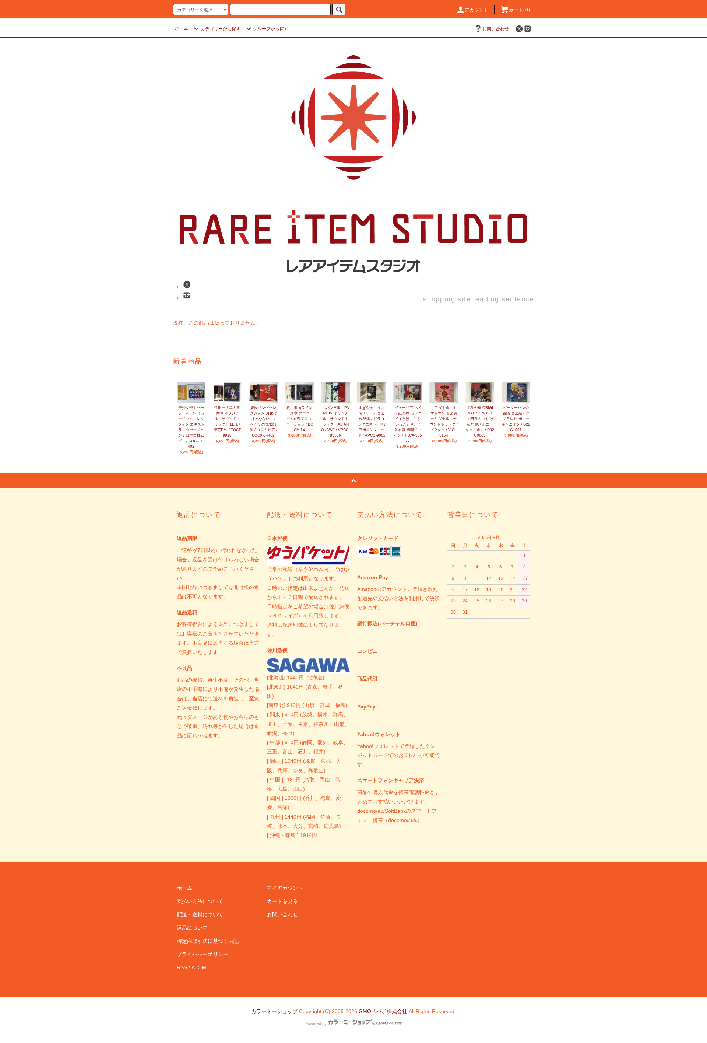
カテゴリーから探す (220, 28)
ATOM (198, 967)
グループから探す (270, 28)
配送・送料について (200, 914)
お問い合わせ (495, 28)
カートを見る (282, 901)
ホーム (181, 28)
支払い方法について (200, 901)
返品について (192, 928)
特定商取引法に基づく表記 (208, 941)
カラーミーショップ (274, 1011)
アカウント (477, 10)
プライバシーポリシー (202, 954)
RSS (182, 967)
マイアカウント (285, 888)
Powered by (316, 1023)
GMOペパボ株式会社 (383, 1011)
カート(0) (519, 10)
